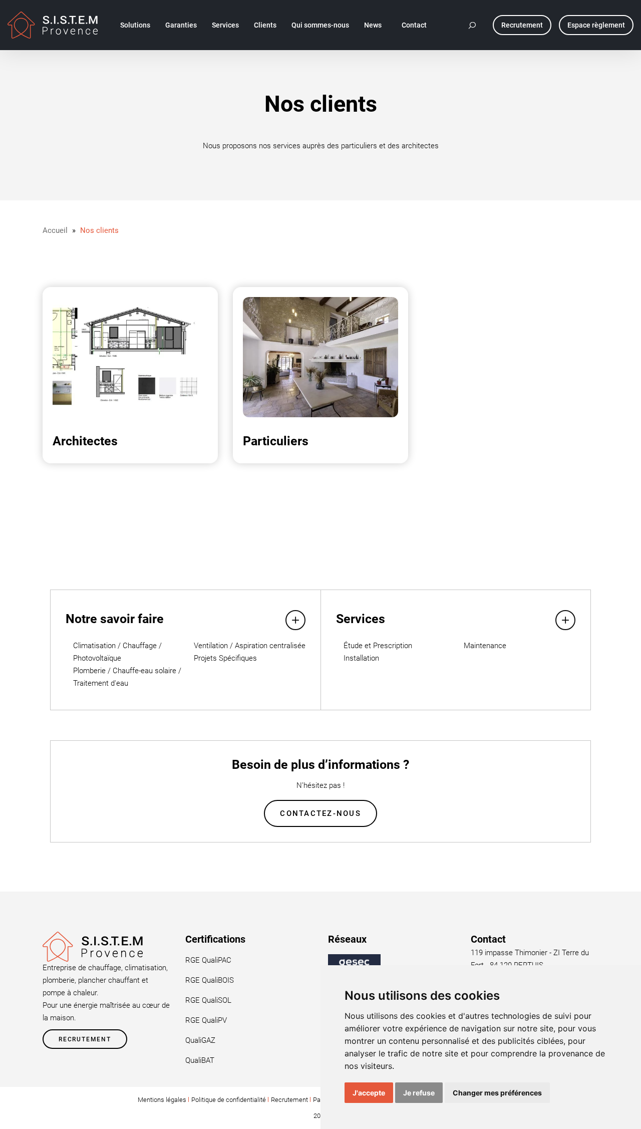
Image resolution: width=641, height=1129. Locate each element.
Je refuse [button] (419, 1092)
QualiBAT (199, 1060)
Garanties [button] (181, 25)
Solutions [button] (135, 25)
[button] (472, 25)
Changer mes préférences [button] (497, 1092)
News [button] (373, 25)
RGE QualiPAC (208, 960)
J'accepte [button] (369, 1092)
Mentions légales (162, 1099)
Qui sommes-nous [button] (320, 25)
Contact (414, 25)
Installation (361, 658)
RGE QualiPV (206, 1020)
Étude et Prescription (378, 645)
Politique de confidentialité (228, 1099)
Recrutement (85, 1039)
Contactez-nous (320, 813)
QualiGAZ (200, 1040)
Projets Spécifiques (225, 658)
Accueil (55, 230)
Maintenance (485, 645)
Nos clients (99, 230)
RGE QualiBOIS (209, 980)
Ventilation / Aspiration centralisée (249, 645)
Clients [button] (265, 25)
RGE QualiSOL (208, 1000)
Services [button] (225, 25)
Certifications (215, 939)
